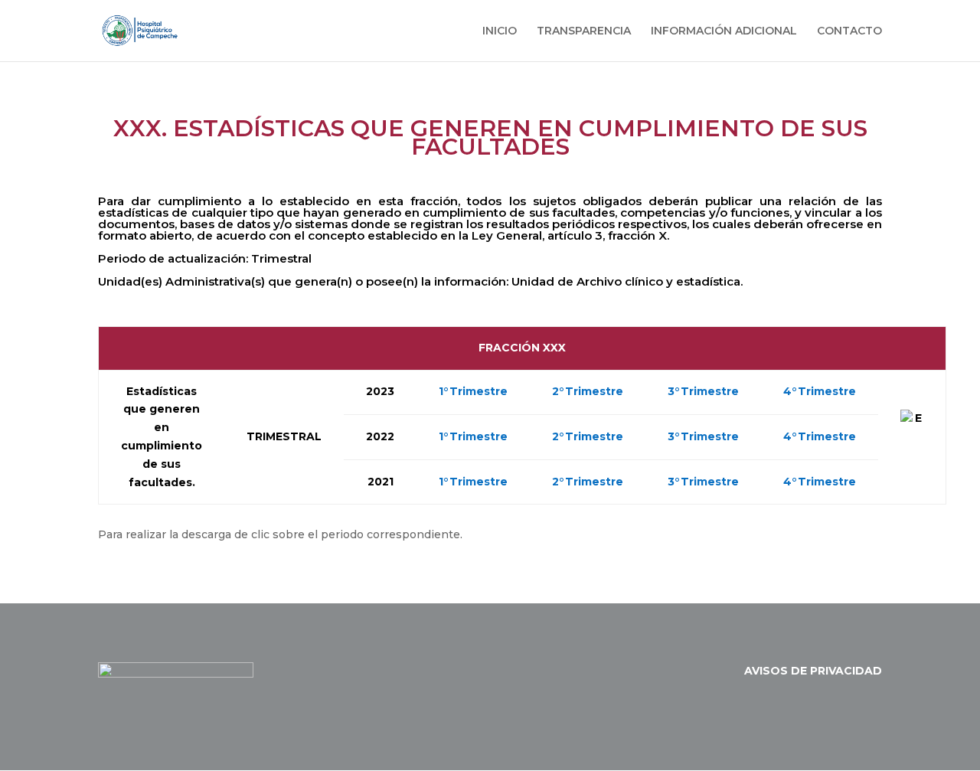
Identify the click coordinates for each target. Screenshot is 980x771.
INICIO (499, 31)
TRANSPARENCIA (584, 31)
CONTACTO (849, 31)
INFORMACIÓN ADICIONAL (724, 31)
